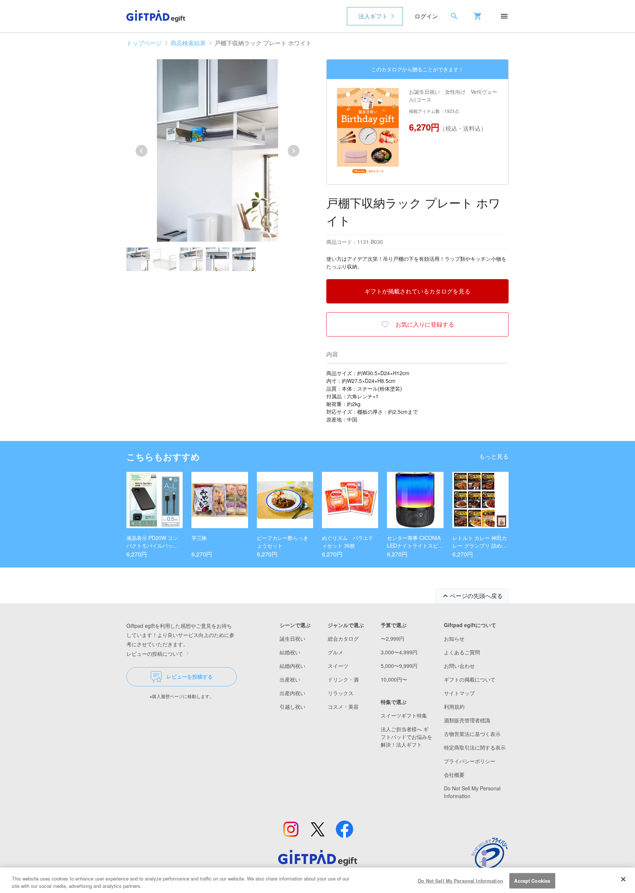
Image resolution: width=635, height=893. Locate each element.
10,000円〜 (394, 679)
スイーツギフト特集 (404, 715)
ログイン (426, 16)
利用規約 (454, 706)
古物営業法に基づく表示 (472, 733)
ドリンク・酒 (343, 679)
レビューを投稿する (189, 676)
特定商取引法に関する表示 (475, 747)
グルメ (335, 652)
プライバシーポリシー (469, 761)
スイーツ (338, 665)
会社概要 (454, 774)
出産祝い (290, 679)
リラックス (341, 693)
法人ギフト (373, 16)
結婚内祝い (292, 665)
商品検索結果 (188, 43)
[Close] (623, 879)
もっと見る (494, 456)
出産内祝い (292, 693)
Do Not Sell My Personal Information (460, 880)
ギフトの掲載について (469, 679)
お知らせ (454, 638)
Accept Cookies (532, 880)
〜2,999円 (392, 638)
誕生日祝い (292, 638)
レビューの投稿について (154, 653)
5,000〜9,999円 (399, 665)
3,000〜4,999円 (399, 652)
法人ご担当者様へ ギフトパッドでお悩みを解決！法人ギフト (406, 736)
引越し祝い (292, 706)
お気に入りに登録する (424, 324)
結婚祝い (290, 652)
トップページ (144, 43)
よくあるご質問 (462, 652)
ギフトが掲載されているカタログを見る (417, 291)
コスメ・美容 (343, 706)
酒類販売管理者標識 (467, 720)
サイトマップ (459, 693)
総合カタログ (343, 638)
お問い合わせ (459, 665)
